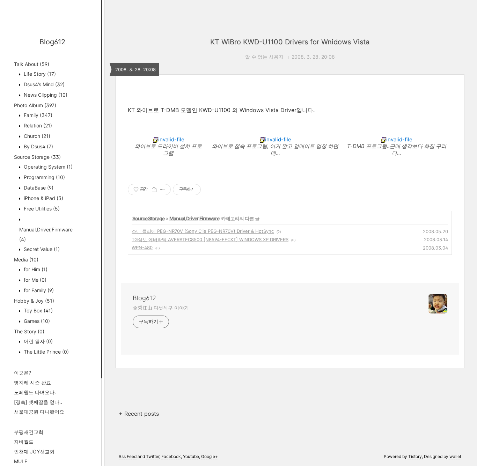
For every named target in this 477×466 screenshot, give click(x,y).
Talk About (31, 64)
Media (26, 259)
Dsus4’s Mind (43, 84)
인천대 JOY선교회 (34, 451)
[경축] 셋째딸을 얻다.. (38, 402)
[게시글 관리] (163, 189)
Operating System (47, 167)
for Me (34, 280)
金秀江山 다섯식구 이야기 (161, 308)
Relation (37, 125)
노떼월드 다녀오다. (35, 392)
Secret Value (41, 249)
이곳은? (22, 373)
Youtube (191, 456)
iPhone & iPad (42, 198)
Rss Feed (128, 456)
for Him (34, 269)
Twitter (152, 456)
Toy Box (37, 310)
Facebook (171, 456)
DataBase (37, 188)
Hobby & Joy (34, 301)
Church (36, 136)
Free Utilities (41, 209)
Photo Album (35, 105)
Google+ (209, 456)
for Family (38, 290)
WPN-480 (142, 247)
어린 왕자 (37, 341)
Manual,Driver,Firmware (194, 218)
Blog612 (52, 42)
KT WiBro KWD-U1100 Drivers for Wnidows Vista (289, 42)
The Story (29, 331)
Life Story (39, 74)
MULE (20, 461)
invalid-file (171, 139)
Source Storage (37, 157)
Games (36, 321)
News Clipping (44, 95)
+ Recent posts (139, 413)
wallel (455, 456)
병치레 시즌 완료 (32, 382)
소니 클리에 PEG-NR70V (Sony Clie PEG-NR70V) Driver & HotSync (203, 231)
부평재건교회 (28, 432)
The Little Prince (45, 352)
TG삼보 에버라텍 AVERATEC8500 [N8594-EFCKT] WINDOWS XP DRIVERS (210, 239)
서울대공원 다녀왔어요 (39, 412)
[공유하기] (154, 189)
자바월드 (24, 442)
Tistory (415, 456)
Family (37, 115)
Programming (43, 177)
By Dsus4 (37, 146)
